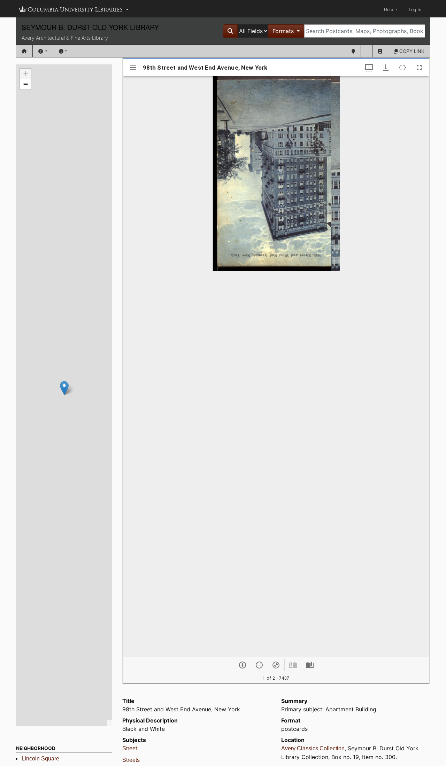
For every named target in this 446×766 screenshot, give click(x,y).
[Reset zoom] (276, 665)
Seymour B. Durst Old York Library (90, 27)
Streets (131, 760)
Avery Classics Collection (313, 748)
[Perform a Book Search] (380, 51)
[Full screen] (419, 67)
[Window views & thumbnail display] (369, 67)
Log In (415, 9)
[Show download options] (385, 67)
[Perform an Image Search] (366, 51)
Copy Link (411, 51)
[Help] (43, 51)
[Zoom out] (259, 665)
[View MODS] (402, 67)
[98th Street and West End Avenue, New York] (64, 388)
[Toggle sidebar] (133, 67)
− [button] (25, 84)
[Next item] (309, 665)
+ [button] (25, 73)
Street (129, 748)
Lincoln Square (40, 758)
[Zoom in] (242, 665)
